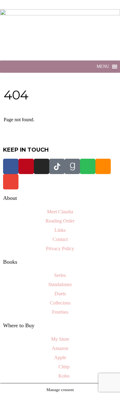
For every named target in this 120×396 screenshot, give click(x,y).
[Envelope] (10, 181)
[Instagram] (41, 166)
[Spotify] (87, 166)
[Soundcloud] (103, 166)
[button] (103, 66)
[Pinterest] (26, 166)
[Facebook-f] (10, 166)
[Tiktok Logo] (57, 166)
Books (10, 262)
